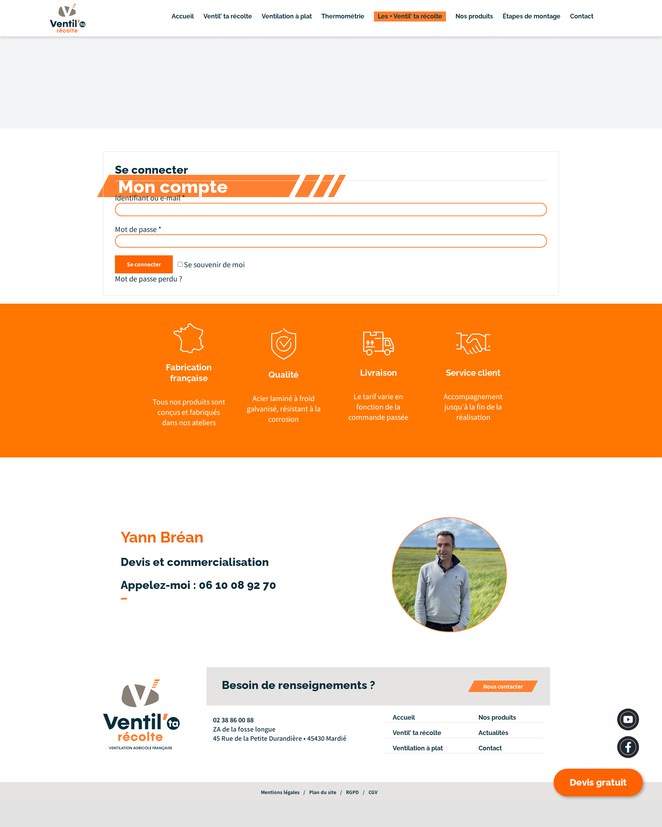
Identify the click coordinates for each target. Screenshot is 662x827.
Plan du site (322, 792)
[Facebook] (215, 749)
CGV (373, 792)
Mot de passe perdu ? (148, 278)
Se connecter (144, 264)
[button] (611, 16)
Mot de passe (138, 229)
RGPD (352, 792)
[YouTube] (225, 749)
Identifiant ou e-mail (150, 197)
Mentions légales (280, 792)
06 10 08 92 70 (237, 585)
